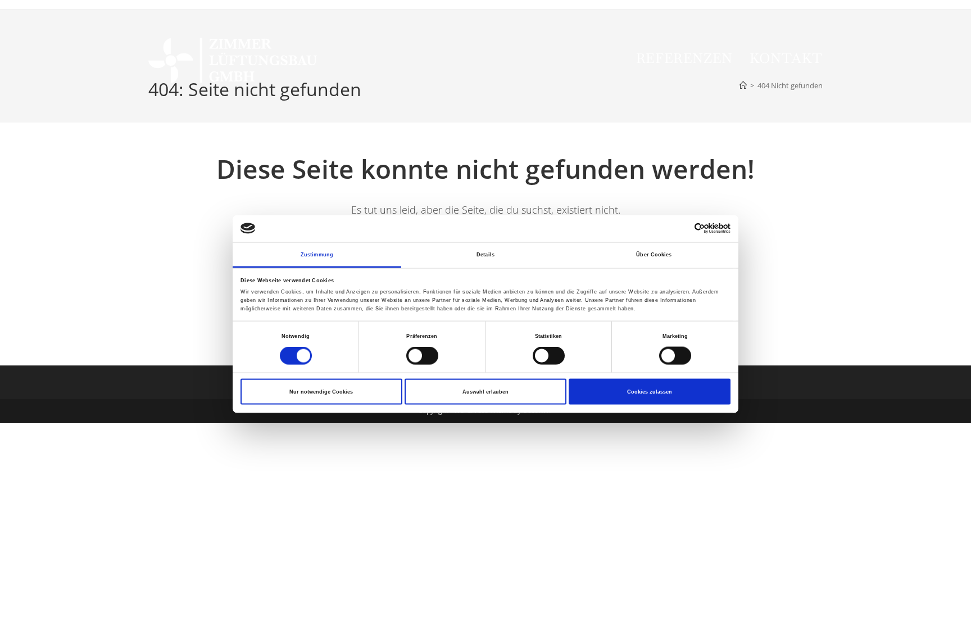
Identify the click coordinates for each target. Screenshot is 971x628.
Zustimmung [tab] (317, 254)
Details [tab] (485, 254)
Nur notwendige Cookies (321, 392)
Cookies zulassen (649, 392)
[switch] (422, 356)
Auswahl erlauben (485, 392)
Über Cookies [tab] (653, 254)
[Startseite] (743, 85)
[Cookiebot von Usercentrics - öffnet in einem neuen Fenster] (681, 228)
